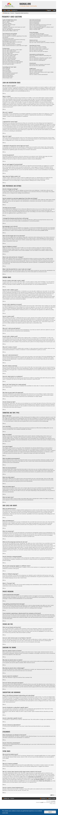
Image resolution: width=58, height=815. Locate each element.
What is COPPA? (6, 22)
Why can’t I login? (6, 25)
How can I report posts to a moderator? (11, 60)
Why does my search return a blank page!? (39, 49)
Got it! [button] (50, 812)
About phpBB (49, 757)
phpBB (41, 230)
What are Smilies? (7, 70)
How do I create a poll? (8, 53)
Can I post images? (7, 71)
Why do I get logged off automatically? (11, 29)
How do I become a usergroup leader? (37, 25)
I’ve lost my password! (8, 28)
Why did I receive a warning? (9, 59)
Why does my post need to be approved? (12, 63)
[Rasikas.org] (10, 5)
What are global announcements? (10, 73)
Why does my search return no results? (38, 47)
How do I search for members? (36, 50)
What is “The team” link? (34, 29)
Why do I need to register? (8, 21)
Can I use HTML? (6, 69)
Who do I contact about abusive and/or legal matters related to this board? (41, 73)
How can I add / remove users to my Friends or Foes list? (42, 42)
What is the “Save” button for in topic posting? (13, 61)
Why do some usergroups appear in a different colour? (41, 27)
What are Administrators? (35, 21)
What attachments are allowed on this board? (39, 64)
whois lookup (51, 774)
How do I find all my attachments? (37, 65)
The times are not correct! (8, 38)
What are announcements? (9, 74)
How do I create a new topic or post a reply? (12, 49)
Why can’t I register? (7, 23)
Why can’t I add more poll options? (10, 54)
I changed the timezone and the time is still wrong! (14, 39)
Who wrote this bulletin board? (36, 69)
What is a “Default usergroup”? (36, 28)
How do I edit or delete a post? (9, 50)
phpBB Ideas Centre (14, 766)
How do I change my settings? (9, 34)
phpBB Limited (42, 755)
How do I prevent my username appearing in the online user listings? (15, 36)
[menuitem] (4, 10)
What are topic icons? (7, 77)
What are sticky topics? (8, 75)
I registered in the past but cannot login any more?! (14, 27)
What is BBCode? (6, 68)
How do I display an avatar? (9, 43)
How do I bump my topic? (8, 64)
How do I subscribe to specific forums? (38, 59)
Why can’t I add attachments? (9, 58)
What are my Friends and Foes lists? (37, 41)
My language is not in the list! (9, 40)
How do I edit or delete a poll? (9, 55)
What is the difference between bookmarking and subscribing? (40, 56)
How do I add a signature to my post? (11, 52)
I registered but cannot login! (9, 24)
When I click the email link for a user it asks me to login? (15, 45)
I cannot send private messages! (36, 33)
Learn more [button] (5, 812)
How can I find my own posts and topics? (38, 51)
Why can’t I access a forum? (9, 57)
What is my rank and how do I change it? (12, 44)
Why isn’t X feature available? (35, 71)
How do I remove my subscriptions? (37, 60)
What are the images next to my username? (12, 42)
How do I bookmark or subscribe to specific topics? (40, 57)
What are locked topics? (8, 76)
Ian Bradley (53, 801)
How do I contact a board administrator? (38, 74)
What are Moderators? (34, 22)
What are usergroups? (34, 23)
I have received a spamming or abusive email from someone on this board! (40, 36)
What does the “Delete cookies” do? (10, 30)
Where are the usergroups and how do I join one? (40, 24)
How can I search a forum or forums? (37, 46)
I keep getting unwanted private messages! (39, 34)
